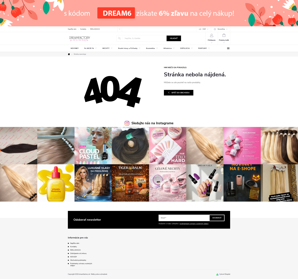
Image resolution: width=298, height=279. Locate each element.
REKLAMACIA (95, 29)
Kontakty (83, 29)
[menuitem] (74, 48)
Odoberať (217, 218)
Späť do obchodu (180, 92)
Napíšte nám (72, 29)
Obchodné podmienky (78, 260)
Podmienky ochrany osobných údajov (81, 264)
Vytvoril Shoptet (224, 274)
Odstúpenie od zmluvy (78, 253)
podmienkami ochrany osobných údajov (194, 224)
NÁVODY (73, 257)
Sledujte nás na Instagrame (152, 123)
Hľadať (174, 38)
